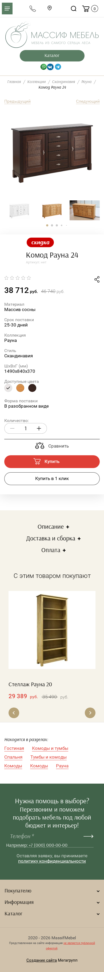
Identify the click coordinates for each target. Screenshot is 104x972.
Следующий (88, 101)
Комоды (13, 765)
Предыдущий (17, 101)
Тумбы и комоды (48, 757)
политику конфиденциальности (52, 861)
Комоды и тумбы (50, 748)
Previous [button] (14, 713)
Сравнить (58, 446)
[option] (52, 153)
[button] (47, 225)
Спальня (13, 757)
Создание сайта (41, 960)
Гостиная (14, 748)
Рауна (62, 765)
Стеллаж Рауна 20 (30, 684)
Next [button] (90, 713)
